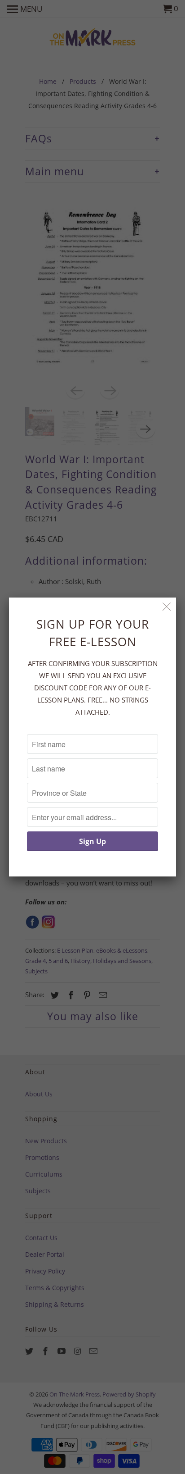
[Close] (167, 607)
